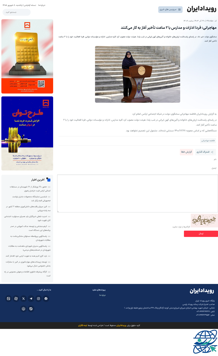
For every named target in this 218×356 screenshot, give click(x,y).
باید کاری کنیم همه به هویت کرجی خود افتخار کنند (26, 256)
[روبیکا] (23, 308)
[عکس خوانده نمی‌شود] (204, 226)
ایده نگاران (82, 325)
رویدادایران (121, 325)
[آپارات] (16, 298)
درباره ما (41, 5)
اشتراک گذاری (203, 152)
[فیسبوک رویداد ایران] (46, 298)
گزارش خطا (186, 152)
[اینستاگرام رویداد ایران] (38, 298)
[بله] (31, 308)
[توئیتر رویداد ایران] (23, 298)
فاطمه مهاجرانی (208, 140)
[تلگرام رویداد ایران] (31, 298)
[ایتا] (8, 298)
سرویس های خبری (168, 9)
